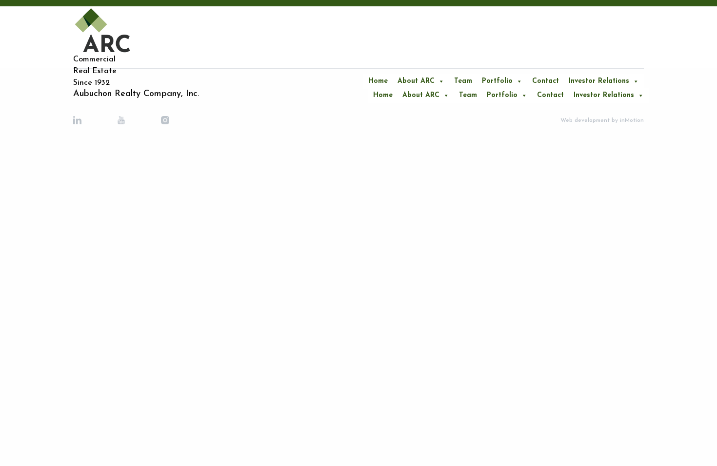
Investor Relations (599, 81)
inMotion (631, 120)
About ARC (416, 81)
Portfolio (497, 81)
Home (378, 81)
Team (463, 81)
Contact (545, 81)
